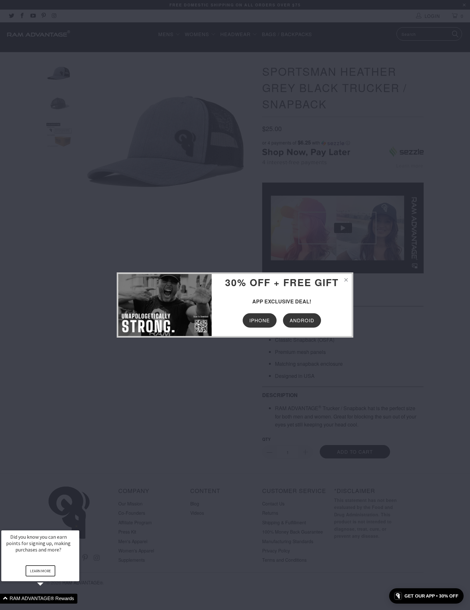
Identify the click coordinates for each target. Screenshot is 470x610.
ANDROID (302, 320)
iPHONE (259, 320)
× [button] (76, 526)
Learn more (40, 570)
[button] (48, 599)
